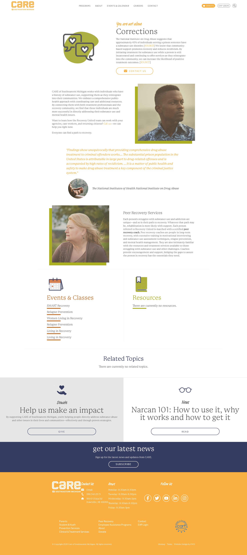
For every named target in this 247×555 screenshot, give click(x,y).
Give (61, 431)
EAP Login (224, 5)
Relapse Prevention (60, 312)
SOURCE (149, 45)
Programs (85, 5)
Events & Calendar (118, 5)
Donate (102, 531)
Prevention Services (69, 528)
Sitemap (161, 544)
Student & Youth (67, 524)
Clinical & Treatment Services (74, 531)
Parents (63, 521)
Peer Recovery (105, 521)
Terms (169, 544)
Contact (153, 5)
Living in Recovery (59, 331)
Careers (138, 5)
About (98, 5)
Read (185, 431)
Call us (107, 123)
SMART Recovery (58, 305)
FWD (193, 544)
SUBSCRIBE (123, 464)
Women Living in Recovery (64, 318)
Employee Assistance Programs (114, 524)
